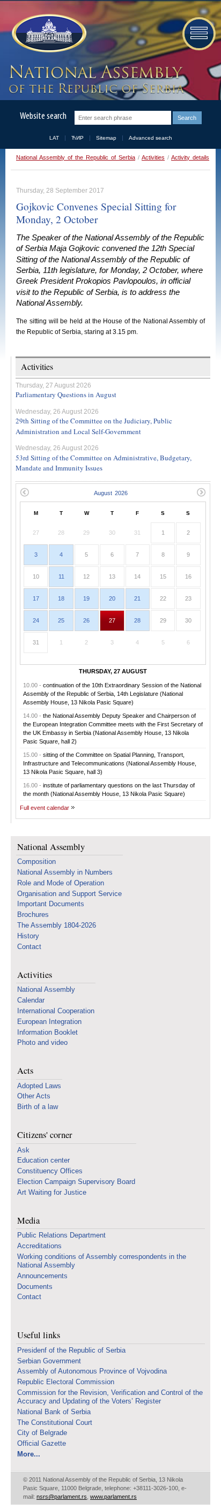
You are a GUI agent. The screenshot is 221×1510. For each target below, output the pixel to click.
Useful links (38, 1335)
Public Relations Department (61, 1235)
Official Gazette (41, 1443)
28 (137, 620)
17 (36, 598)
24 (36, 620)
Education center (43, 1160)
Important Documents (50, 904)
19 (86, 598)
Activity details (190, 157)
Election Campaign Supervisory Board (76, 1182)
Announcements (42, 1276)
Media (28, 1220)
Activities (153, 157)
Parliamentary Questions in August (66, 394)
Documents (35, 1287)
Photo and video (42, 1042)
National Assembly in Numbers (65, 872)
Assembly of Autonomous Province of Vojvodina (92, 1371)
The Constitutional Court (54, 1422)
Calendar (31, 1000)
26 (86, 620)
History (28, 936)
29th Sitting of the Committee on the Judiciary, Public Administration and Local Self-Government (94, 426)
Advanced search (150, 138)
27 (112, 620)
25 (61, 620)
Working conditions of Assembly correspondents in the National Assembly (101, 1261)
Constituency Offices (50, 1171)
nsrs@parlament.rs (61, 1496)
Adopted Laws (39, 1086)
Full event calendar (44, 808)
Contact (29, 947)
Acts (25, 1070)
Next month (201, 492)
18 (61, 598)
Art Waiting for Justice (51, 1192)
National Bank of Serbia (54, 1412)
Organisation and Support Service (69, 894)
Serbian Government (49, 1361)
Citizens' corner (44, 1135)
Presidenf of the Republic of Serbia (71, 1350)
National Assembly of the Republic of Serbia (75, 157)
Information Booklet (47, 1032)
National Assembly (51, 847)
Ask (23, 1150)
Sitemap (106, 138)
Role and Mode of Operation (60, 883)
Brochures (33, 914)
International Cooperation (55, 1011)
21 (137, 598)
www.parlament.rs (113, 1496)
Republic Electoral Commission (65, 1382)
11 (61, 576)
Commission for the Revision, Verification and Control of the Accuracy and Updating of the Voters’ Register (110, 1396)
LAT (54, 138)
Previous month (24, 492)
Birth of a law (37, 1107)
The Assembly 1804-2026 (56, 925)
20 (112, 598)
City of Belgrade (42, 1433)
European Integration (49, 1022)
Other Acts (33, 1096)
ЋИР (77, 138)
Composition (36, 862)
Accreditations (39, 1246)
